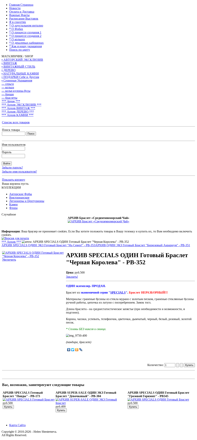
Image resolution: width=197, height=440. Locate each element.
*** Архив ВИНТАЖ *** (18, 108)
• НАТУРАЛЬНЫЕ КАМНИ (20, 73)
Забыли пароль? (12, 167)
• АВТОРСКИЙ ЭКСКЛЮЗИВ (22, 59)
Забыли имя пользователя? (19, 171)
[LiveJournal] (81, 349)
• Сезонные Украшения (17, 80)
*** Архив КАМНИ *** (17, 115)
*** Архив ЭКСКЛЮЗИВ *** (21, 104)
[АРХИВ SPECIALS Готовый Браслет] (29, 399)
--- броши (8, 94)
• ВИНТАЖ (9, 63)
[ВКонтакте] (69, 349)
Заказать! (72, 276)
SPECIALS (118, 292)
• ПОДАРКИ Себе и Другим (20, 77)
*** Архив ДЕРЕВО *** (18, 111)
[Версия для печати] (15, 237)
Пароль (6, 152)
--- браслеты (9, 97)
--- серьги (8, 84)
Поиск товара (11, 129)
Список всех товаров (16, 122)
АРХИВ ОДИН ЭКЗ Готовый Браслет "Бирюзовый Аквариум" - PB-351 (142, 245)
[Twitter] (73, 349)
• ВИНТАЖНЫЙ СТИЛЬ (18, 66)
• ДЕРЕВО (9, 70)
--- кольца (8, 87)
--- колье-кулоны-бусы (16, 90)
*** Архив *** (11, 101)
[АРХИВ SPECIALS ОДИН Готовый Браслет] (158, 399)
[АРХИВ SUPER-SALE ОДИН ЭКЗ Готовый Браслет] (91, 403)
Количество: (155, 365)
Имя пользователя (13, 144)
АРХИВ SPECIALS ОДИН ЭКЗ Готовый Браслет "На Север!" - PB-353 (48, 245)
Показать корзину (13, 179)
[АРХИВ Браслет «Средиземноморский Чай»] (98, 221)
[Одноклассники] (77, 349)
